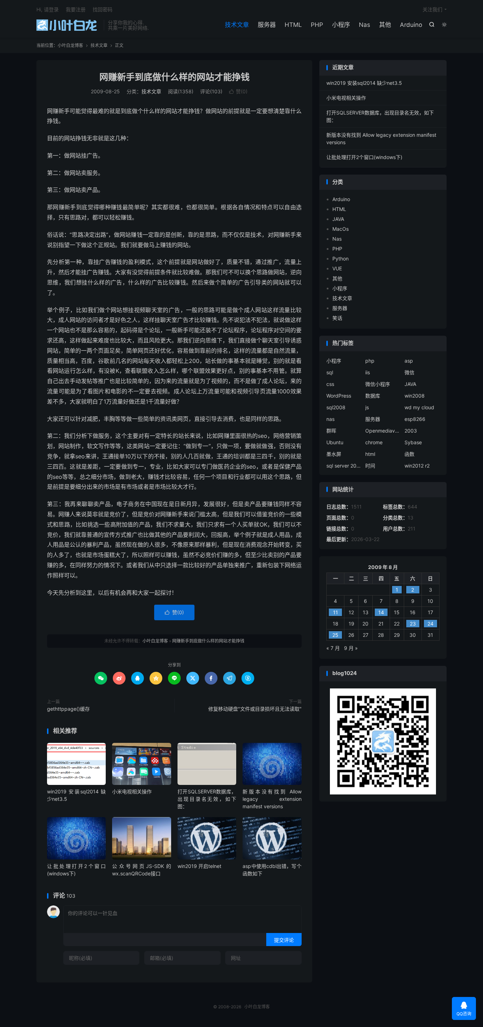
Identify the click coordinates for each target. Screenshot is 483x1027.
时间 (370, 466)
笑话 (337, 318)
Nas (364, 24)
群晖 (331, 431)
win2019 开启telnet (199, 866)
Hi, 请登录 (47, 9)
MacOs (340, 229)
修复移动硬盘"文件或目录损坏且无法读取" (255, 709)
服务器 (267, 24)
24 (430, 624)
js (367, 407)
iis (367, 372)
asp (409, 361)
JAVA (338, 219)
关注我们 (432, 9)
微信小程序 (377, 384)
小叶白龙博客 (68, 25)
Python (340, 259)
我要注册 (76, 9)
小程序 (341, 24)
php (369, 361)
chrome (374, 442)
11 (335, 612)
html (370, 454)
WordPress (338, 396)
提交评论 (284, 940)
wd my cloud (419, 407)
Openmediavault (383, 431)
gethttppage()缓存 (68, 709)
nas (330, 419)
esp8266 (415, 419)
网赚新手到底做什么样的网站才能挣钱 (174, 77)
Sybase (413, 442)
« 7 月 (333, 648)
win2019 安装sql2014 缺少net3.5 (364, 83)
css (330, 384)
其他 (385, 24)
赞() (238, 91)
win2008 (415, 396)
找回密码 (102, 9)
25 (335, 635)
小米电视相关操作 (132, 791)
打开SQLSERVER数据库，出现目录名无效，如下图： (207, 798)
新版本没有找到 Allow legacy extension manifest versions (272, 798)
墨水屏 (333, 454)
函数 (409, 454)
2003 (411, 431)
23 (413, 624)
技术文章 (237, 24)
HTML (293, 24)
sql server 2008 (344, 466)
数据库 (372, 396)
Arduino (411, 24)
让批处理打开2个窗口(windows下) (364, 157)
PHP (317, 24)
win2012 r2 (417, 466)
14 (381, 612)
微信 (409, 372)
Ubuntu (334, 442)
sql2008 (335, 407)
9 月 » (351, 648)
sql (329, 372)
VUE (337, 268)
